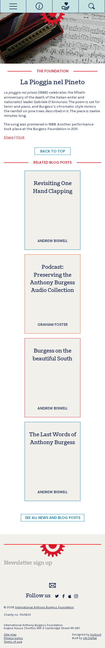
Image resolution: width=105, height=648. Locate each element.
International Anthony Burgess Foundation (44, 607)
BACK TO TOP (52, 151)
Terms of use (13, 641)
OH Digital (90, 638)
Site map (10, 634)
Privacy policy (13, 638)
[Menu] (13, 6)
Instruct (95, 634)
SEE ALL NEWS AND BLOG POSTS (52, 517)
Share (9, 137)
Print (20, 137)
